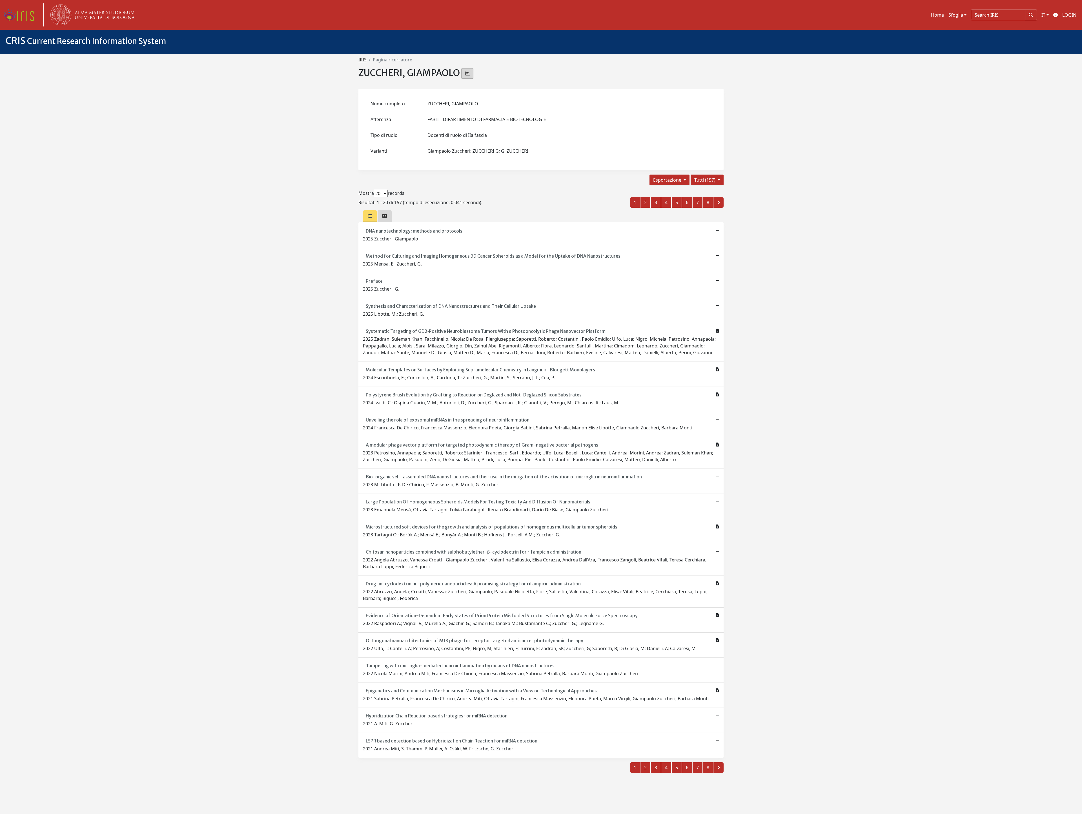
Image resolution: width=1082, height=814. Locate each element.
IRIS (362, 60)
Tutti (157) (705, 180)
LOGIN (1069, 15)
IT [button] (1043, 15)
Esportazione (667, 180)
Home (937, 15)
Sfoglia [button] (955, 15)
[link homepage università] (91, 14)
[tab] (370, 216)
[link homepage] (21, 15)
